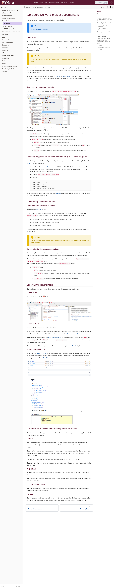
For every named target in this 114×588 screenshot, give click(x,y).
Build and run (5, 45)
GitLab (45, 353)
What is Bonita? (6, 13)
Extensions (5, 48)
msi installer (49, 167)
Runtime (4, 61)
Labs (45, 2)
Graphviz (29, 163)
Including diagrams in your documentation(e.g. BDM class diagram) (104, 19)
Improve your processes (104, 47)
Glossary (4, 71)
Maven (68, 346)
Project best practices (8, 21)
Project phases (7, 26)
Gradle (74, 346)
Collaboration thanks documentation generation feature (103, 42)
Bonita (36, 2)
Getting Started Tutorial (8, 18)
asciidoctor (66, 76)
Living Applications (7, 42)
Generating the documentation (104, 16)
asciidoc (38, 209)
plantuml (58, 193)
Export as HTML (102, 36)
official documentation (73, 334)
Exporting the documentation (104, 32)
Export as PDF (101, 34)
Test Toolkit (64, 2)
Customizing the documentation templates (104, 29)
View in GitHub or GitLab (104, 38)
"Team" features (47, 358)
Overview (99, 14)
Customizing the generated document (104, 25)
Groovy (58, 76)
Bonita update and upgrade (9, 66)
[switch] (111, 2)
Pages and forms (6, 40)
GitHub (39, 353)
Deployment (5, 58)
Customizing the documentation (104, 23)
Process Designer (54, 2)
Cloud (41, 2)
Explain (100, 49)
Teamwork (6, 23)
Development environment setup (11, 32)
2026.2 (101, 7)
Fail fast (100, 45)
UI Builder (71, 2)
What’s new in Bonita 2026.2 (10, 10)
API (3, 53)
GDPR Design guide (8, 29)
